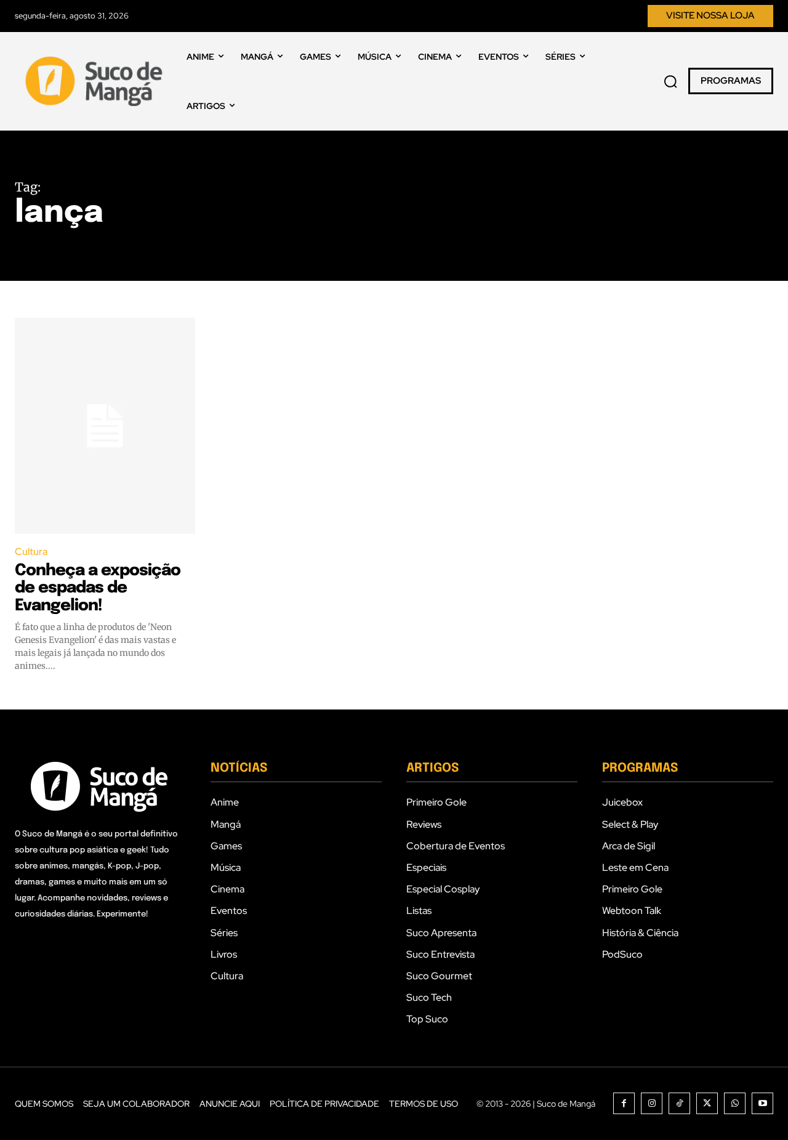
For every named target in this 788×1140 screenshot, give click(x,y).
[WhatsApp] (735, 1103)
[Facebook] (624, 1103)
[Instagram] (651, 1103)
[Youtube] (762, 1103)
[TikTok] (679, 1103)
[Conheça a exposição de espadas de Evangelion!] (105, 426)
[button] (670, 81)
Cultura (31, 551)
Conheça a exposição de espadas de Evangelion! (97, 588)
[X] (707, 1103)
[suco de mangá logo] (96, 81)
